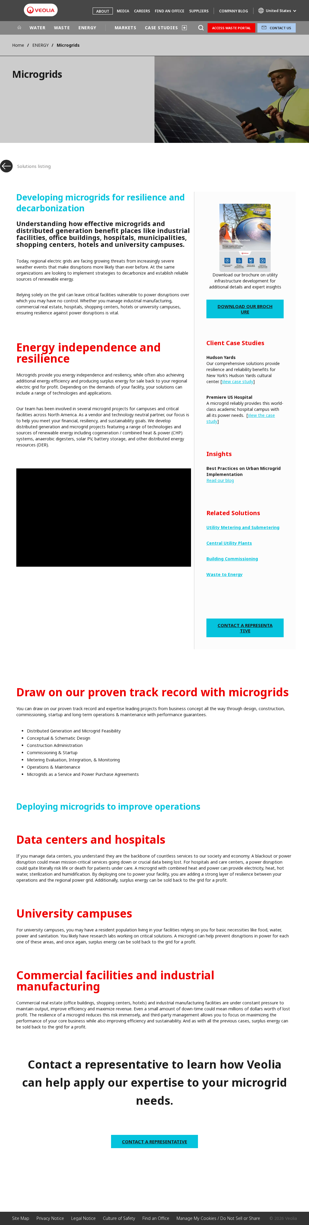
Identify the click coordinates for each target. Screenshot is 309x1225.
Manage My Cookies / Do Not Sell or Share (218, 1218)
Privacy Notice (50, 1218)
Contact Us (280, 28)
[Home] (19, 27)
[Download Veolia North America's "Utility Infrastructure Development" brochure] (245, 238)
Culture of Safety (119, 1218)
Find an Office (169, 11)
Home (18, 45)
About (102, 11)
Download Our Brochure (245, 309)
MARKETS (125, 27)
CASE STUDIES (161, 27)
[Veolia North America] (41, 10)
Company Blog (233, 11)
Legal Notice (83, 1218)
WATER (38, 27)
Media (123, 11)
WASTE (62, 27)
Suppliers (199, 11)
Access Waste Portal (231, 28)
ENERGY (87, 27)
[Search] (200, 28)
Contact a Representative (245, 628)
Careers (142, 11)
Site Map (20, 1218)
